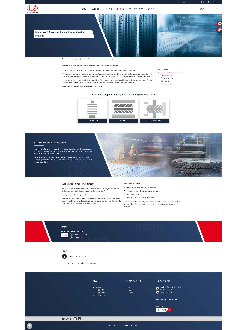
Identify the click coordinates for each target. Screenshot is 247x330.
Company (131, 290)
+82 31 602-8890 (166, 292)
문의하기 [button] (151, 9)
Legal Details (113, 325)
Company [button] (192, 2)
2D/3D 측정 (100, 293)
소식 (129, 287)
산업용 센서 (100, 290)
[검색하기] (218, 9)
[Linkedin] (79, 318)
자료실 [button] (202, 2)
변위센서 (99, 287)
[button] (29, 326)
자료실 (130, 293)
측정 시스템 (100, 295)
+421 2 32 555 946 (80, 234)
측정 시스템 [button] (119, 9)
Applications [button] (139, 9)
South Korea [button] (213, 2)
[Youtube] (75, 318)
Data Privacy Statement (130, 325)
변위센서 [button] (84, 9)
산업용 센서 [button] (96, 9)
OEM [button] (129, 9)
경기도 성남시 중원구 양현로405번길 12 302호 (171, 288)
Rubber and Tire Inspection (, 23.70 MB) (80, 263)
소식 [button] (184, 2)
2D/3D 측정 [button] (108, 9)
